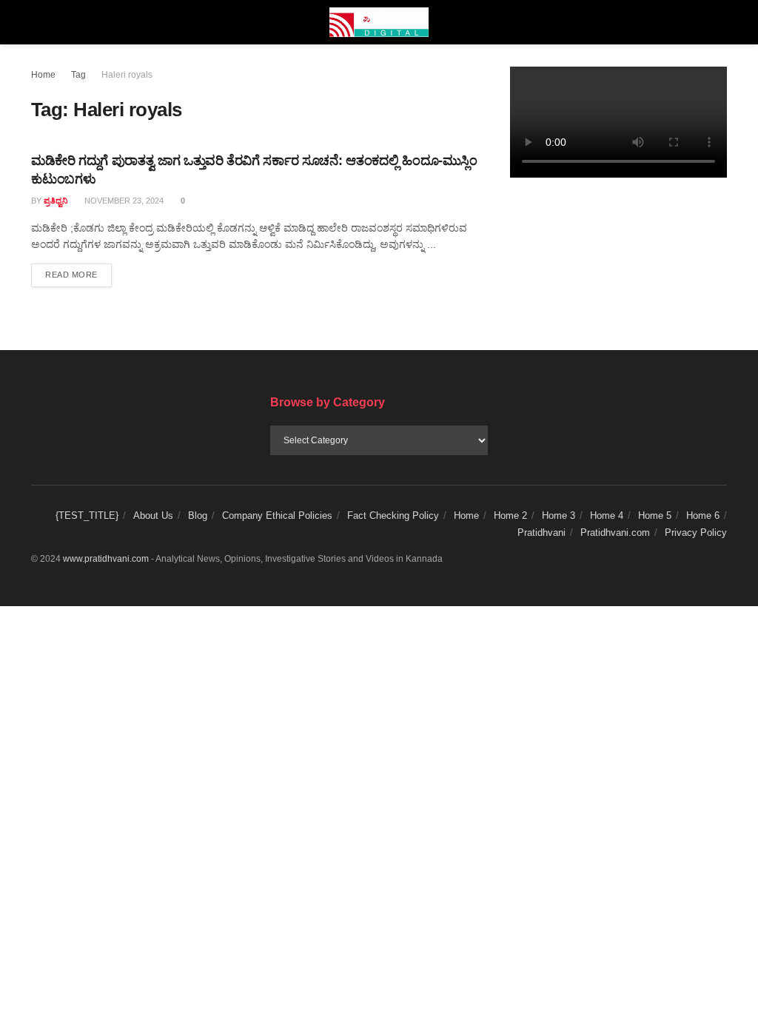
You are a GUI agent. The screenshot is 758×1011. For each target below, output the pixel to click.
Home (43, 75)
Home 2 (510, 515)
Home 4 (606, 515)
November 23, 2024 (123, 200)
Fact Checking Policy (393, 515)
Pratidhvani (541, 532)
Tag (78, 75)
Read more (78, 274)
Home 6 (703, 515)
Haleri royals (126, 75)
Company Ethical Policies (277, 515)
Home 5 (654, 515)
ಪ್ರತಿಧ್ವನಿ (55, 200)
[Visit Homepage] (379, 22)
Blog (197, 515)
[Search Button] (720, 22)
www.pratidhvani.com (106, 559)
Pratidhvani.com (615, 532)
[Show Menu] (37, 22)
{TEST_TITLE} (87, 515)
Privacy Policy (696, 532)
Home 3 (558, 515)
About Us (153, 515)
